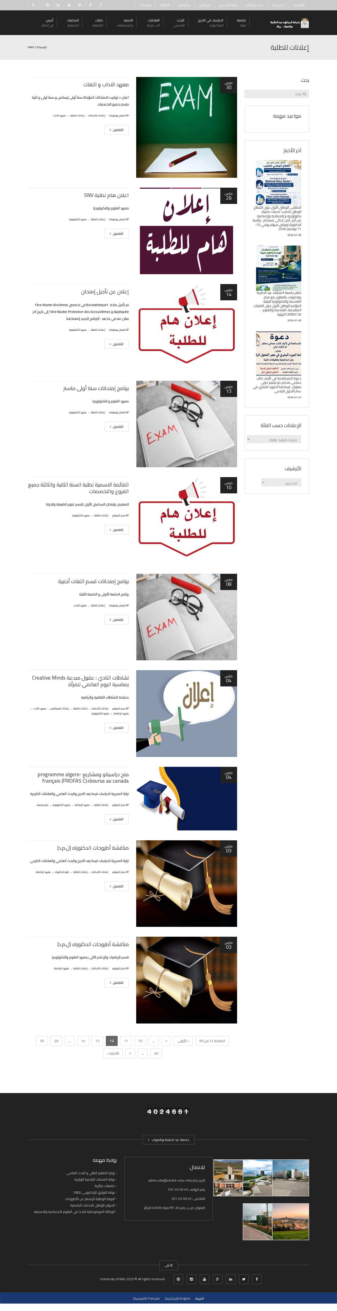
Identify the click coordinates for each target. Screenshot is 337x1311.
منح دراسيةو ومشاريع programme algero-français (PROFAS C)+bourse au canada (83, 778)
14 (83, 1041)
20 (56, 1041)
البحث (178, 22)
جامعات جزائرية (104, 1186)
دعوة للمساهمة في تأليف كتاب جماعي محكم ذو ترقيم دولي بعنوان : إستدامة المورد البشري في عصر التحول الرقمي (277, 385)
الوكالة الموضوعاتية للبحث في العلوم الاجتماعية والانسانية (74, 1211)
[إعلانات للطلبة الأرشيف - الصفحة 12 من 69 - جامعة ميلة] (289, 22)
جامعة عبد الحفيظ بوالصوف (169, 1140)
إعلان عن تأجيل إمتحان (105, 291)
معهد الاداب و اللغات (106, 84)
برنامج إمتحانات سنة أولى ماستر (96, 388)
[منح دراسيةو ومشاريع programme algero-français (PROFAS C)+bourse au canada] (186, 798)
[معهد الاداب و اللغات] (186, 127)
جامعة (241, 22)
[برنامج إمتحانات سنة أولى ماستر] (186, 424)
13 (97, 1041)
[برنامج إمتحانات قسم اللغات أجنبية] (186, 617)
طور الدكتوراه (62, 872)
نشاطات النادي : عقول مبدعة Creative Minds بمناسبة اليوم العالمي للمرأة (80, 681)
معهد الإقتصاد (121, 713)
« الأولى (183, 1041)
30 (42, 1041)
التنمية (124, 22)
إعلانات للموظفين (59, 708)
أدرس (47, 22)
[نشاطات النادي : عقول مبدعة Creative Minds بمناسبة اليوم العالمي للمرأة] (186, 713)
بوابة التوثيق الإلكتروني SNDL (94, 1192)
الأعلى (169, 1265)
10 (140, 1041)
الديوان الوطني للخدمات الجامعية (92, 1205)
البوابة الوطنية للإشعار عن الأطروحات (90, 1199)
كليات (97, 22)
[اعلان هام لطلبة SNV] (186, 231)
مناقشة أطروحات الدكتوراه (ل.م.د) (93, 848)
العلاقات (153, 22)
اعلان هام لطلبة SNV (106, 195)
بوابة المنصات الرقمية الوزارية (94, 1179)
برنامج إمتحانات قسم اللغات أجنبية (93, 581)
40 (156, 1053)
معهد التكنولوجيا (78, 219)
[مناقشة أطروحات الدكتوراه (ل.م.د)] (186, 883)
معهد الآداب (59, 115)
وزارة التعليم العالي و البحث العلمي (90, 1173)
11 (126, 1041)
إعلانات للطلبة (77, 115)
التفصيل (117, 130)
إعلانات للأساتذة (97, 115)
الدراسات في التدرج (210, 22)
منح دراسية (42, 805)
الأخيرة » (113, 1053)
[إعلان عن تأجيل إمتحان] (186, 327)
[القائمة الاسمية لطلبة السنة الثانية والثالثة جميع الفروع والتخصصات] (186, 520)
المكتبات (73, 22)
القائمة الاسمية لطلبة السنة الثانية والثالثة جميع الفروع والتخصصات (78, 488)
